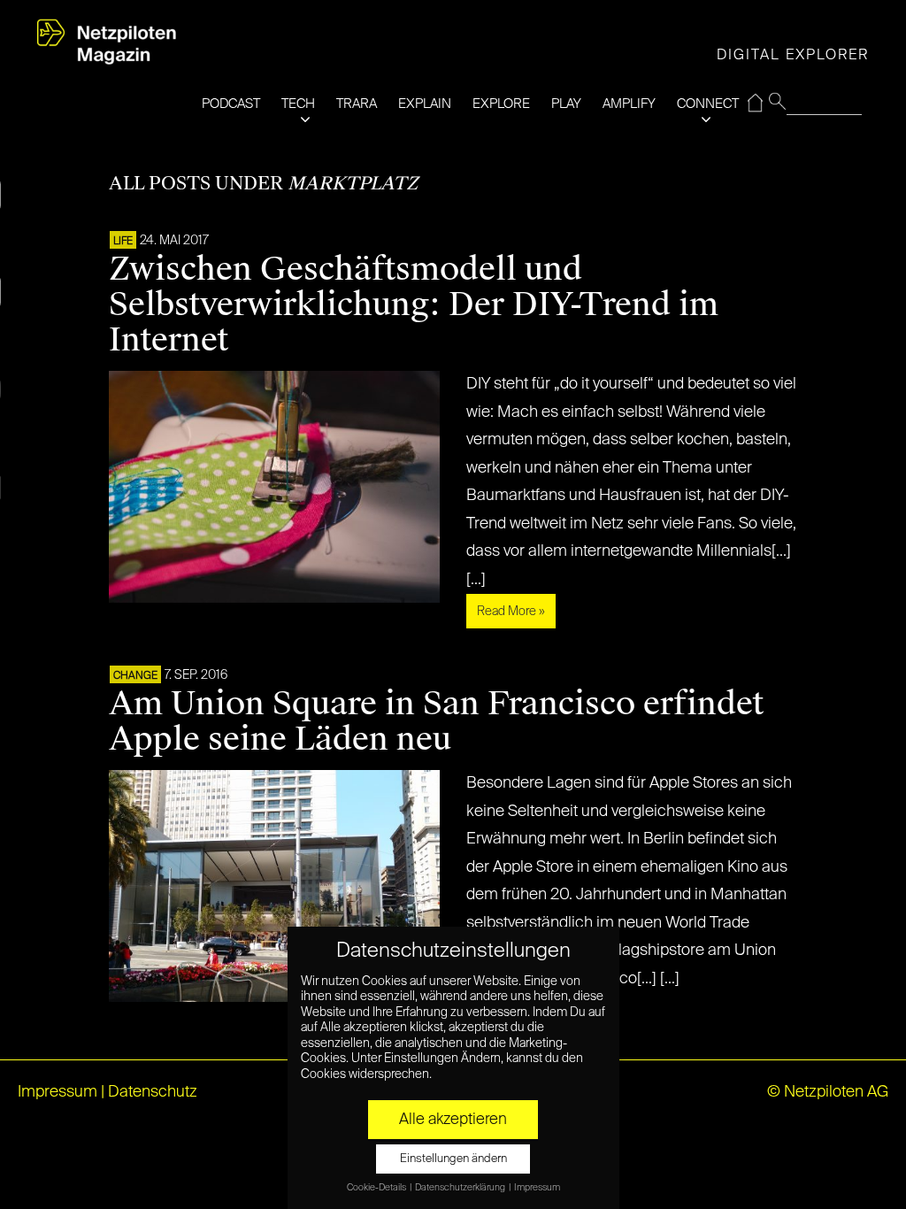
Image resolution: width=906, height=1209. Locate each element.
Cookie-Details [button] (377, 1187)
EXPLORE (501, 104)
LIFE (123, 241)
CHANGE (135, 676)
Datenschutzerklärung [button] (461, 1187)
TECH (298, 104)
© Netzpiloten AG (827, 1092)
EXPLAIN (424, 104)
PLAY (566, 104)
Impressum (57, 1092)
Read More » (511, 611)
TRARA (356, 104)
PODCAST (231, 104)
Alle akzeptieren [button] (453, 1120)
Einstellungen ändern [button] (453, 1159)
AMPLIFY (629, 104)
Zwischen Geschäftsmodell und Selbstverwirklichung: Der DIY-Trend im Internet (413, 304)
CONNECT (708, 104)
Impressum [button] (537, 1187)
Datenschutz (152, 1092)
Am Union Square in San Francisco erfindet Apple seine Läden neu (436, 721)
